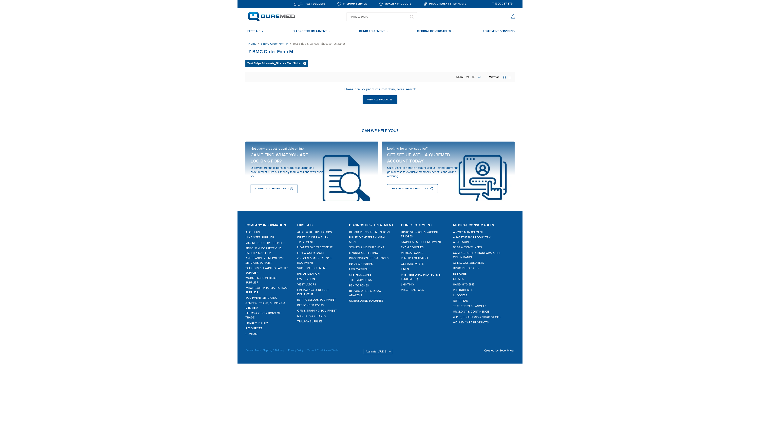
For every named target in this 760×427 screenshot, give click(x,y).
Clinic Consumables (468, 263)
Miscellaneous (412, 290)
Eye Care (460, 273)
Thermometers (360, 280)
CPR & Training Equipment (317, 310)
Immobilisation (308, 273)
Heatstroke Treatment (314, 247)
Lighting (407, 284)
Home (252, 43)
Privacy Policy (256, 323)
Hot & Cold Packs (310, 253)
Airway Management (468, 232)
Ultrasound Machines (366, 300)
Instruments (463, 290)
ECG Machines (359, 269)
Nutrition (460, 300)
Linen (405, 269)
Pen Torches (359, 285)
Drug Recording (466, 268)
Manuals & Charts (311, 316)
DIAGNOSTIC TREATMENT (310, 31)
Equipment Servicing (261, 297)
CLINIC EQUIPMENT (372, 31)
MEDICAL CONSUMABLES (434, 31)
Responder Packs (310, 305)
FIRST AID (254, 31)
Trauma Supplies (310, 321)
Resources (253, 328)
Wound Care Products (471, 322)
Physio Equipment (414, 258)
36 (473, 77)
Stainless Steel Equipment (421, 242)
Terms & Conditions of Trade (322, 350)
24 (467, 77)
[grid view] (504, 77)
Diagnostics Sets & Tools (369, 258)
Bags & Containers (467, 247)
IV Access (460, 295)
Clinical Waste (412, 263)
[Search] (412, 16)
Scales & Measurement (366, 247)
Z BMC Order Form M (274, 43)
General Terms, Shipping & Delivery (264, 350)
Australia (376, 351)
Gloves (458, 279)
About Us (252, 232)
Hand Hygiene (463, 284)
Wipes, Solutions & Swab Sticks (477, 317)
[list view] (510, 77)
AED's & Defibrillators (314, 232)
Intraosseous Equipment (316, 299)
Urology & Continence (471, 311)
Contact (252, 334)
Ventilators (306, 284)
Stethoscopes (360, 274)
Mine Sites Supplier (259, 237)
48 (479, 77)
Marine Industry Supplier (265, 243)
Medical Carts (412, 253)
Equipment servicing (499, 31)
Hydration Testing (363, 253)
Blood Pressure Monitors (369, 232)
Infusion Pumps (361, 263)
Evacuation (306, 279)
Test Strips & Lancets (469, 306)
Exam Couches (412, 247)
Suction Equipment (312, 268)
